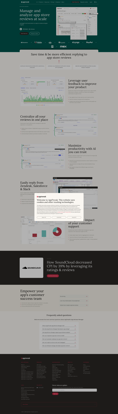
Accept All (74, 217)
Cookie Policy (61, 212)
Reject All (44, 217)
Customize (59, 217)
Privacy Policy (68, 212)
